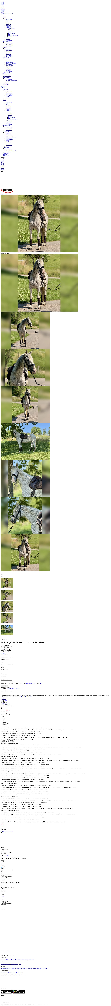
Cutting (9, 32)
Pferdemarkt (3, 194)
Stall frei (7, 67)
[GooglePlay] (18, 993)
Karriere (17, 959)
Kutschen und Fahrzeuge (11, 63)
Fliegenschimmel (6, 703)
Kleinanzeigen (6, 57)
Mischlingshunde (9, 972)
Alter (2, 701)
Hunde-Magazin (9, 55)
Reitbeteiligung (35, 968)
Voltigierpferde (9, 36)
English (2, 6)
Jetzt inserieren (9, 40)
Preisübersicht (6, 73)
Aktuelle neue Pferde (43, 968)
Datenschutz (7, 964)
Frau (3, 867)
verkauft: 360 (10, 13)
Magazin (5, 47)
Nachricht (3, 891)
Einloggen (6, 83)
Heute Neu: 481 (4, 13)
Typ (1, 699)
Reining (9, 29)
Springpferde (8, 26)
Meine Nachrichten (9, 94)
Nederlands (3, 9)
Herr (3, 868)
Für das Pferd (8, 59)
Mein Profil (8, 96)
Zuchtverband (3, 711)
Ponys (7, 20)
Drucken (3, 878)
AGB (41, 683)
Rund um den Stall (9, 62)
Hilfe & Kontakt (4, 959)
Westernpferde (9, 27)
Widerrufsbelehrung (14, 964)
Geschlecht (3, 700)
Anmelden (3, 87)
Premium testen (7, 72)
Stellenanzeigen (9, 66)
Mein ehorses (5, 89)
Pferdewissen (8, 51)
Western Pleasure (11, 33)
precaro (6, 855)
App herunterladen (7, 74)
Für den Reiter (8, 61)
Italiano (2, 4)
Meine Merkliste (9, 95)
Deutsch (2, 2)
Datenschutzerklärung (30, 683)
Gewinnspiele (8, 54)
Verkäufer (8, 39)
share (3, 896)
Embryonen (8, 22)
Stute (6, 700)
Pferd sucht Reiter (9, 44)
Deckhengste (8, 24)
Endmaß (2, 702)
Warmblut (4, 699)
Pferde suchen (9, 194)
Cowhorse (10, 31)
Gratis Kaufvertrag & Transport (13, 688)
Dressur (8, 704)
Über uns (9, 959)
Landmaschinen (9, 64)
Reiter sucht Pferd (9, 43)
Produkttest (8, 52)
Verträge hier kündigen (29, 959)
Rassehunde (3, 972)
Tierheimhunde (19, 972)
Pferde (4, 17)
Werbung (13, 959)
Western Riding (11, 28)
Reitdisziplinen (9, 50)
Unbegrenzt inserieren (11, 80)
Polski (2, 5)
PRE (14, 194)
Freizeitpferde (8, 37)
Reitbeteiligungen (6, 41)
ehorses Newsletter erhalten (7, 876)
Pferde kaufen (3, 968)
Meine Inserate (9, 93)
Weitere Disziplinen (4, 706)
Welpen (14, 972)
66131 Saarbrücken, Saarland (6, 831)
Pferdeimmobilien (9, 65)
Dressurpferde (8, 25)
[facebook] (3, 1000)
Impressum (3, 964)
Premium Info (22, 959)
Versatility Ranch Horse (13, 35)
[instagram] (7, 1000)
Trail (9, 34)
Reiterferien (8, 69)
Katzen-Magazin (9, 56)
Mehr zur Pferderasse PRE (26, 696)
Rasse (2, 697)
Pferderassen (8, 49)
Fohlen (7, 21)
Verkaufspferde (9, 19)
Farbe (2, 703)
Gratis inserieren (6, 77)
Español (2, 11)
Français (2, 12)
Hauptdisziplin (3, 704)
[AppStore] (6, 993)
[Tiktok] (11, 1000)
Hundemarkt (8, 70)
